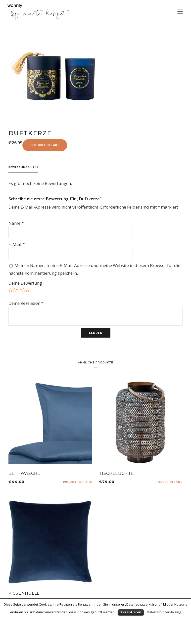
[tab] (23, 167)
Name (16, 223)
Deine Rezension (26, 303)
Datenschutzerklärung (164, 612)
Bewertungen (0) (23, 167)
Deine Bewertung (25, 283)
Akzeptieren (130, 612)
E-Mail (16, 244)
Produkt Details (45, 145)
